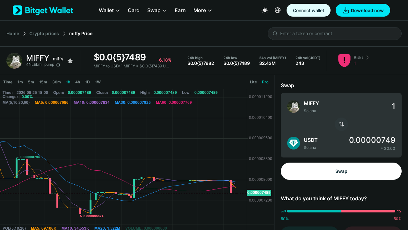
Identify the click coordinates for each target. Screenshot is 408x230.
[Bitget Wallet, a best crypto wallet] (43, 10)
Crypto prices (44, 33)
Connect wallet (308, 10)
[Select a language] (277, 10)
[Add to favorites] (70, 61)
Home (12, 33)
